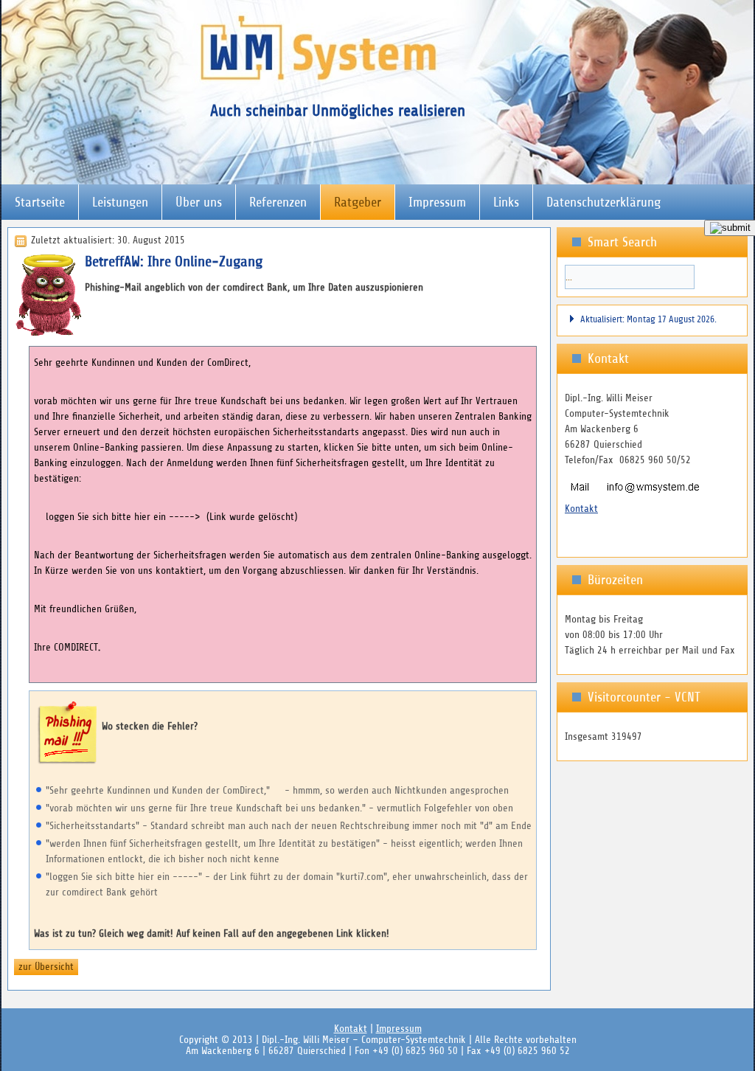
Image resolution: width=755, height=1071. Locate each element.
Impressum (437, 202)
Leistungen (120, 202)
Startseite (40, 202)
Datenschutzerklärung (603, 202)
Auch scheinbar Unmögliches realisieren (337, 110)
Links (506, 202)
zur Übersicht (46, 966)
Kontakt (581, 508)
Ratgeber (357, 202)
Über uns (198, 202)
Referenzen (278, 202)
